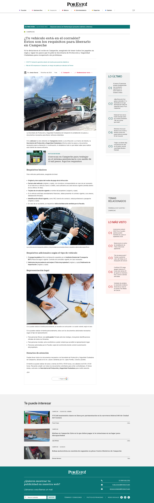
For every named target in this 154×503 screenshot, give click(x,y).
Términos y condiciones (73, 497)
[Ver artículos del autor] (25, 72)
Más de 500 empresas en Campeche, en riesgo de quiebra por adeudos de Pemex (49, 65)
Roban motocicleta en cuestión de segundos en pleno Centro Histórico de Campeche (87, 451)
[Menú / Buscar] (133, 10)
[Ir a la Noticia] (60, 158)
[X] (129, 497)
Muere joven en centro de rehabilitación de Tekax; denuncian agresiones (120, 245)
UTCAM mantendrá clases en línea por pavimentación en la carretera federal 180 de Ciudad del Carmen (90, 417)
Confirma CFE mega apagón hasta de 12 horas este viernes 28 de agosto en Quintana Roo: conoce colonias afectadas (120, 272)
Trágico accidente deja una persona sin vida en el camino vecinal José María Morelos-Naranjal (120, 146)
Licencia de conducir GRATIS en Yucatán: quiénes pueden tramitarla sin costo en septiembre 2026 (119, 232)
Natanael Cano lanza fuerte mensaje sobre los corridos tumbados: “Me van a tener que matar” (120, 118)
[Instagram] (125, 497)
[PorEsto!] (77, 4)
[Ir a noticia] (37, 417)
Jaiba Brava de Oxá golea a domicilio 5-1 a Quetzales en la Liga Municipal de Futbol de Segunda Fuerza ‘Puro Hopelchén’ (120, 103)
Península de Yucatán (116, 208)
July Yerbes (55, 440)
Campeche (112, 210)
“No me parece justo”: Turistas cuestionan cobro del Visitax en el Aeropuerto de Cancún (120, 258)
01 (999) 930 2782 (124, 480)
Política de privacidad (95, 497)
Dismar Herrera (56, 458)
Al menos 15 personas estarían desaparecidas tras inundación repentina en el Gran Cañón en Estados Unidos (119, 88)
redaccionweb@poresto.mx (120, 489)
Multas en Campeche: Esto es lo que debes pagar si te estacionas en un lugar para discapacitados (86, 434)
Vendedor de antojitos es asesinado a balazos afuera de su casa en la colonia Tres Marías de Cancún (121, 286)
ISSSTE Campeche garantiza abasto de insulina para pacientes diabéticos (47, 62)
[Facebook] (121, 497)
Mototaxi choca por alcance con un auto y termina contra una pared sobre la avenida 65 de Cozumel (120, 132)
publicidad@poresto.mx (121, 485)
